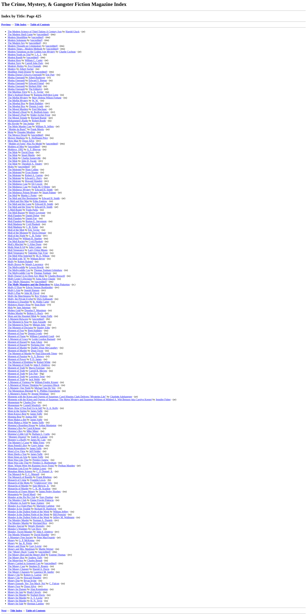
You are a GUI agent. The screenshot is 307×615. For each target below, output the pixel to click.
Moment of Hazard (17, 342)
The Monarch (14, 474)
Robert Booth (39, 120)
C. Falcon (54, 583)
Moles (11, 166)
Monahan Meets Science (20, 471)
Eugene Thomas (57, 554)
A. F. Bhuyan (34, 149)
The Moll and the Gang (19, 204)
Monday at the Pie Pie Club (21, 497)
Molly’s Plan (14, 293)
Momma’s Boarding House (21, 425)
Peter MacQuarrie (46, 537)
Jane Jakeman (24, 307)
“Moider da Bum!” (17, 129)
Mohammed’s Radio (18, 120)
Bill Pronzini (59, 514)
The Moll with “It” (17, 258)
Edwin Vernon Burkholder (39, 287)
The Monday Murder (18, 520)
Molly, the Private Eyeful (20, 299)
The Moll (12, 195)
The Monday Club (17, 500)
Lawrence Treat (37, 376)
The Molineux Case (18, 184)
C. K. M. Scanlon (41, 488)
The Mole (13, 152)
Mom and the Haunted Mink (22, 316)
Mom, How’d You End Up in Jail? (25, 408)
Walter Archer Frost (40, 115)
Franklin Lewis (38, 480)
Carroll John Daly (34, 63)
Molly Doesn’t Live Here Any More (26, 276)
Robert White (43, 362)
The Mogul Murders (18, 109)
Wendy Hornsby (36, 526)
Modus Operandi (16, 77)
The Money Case (16, 566)
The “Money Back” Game (21, 551)
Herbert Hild (35, 86)
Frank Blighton (44, 477)
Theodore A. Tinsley (31, 163)
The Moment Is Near (18, 322)
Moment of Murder (17, 347)
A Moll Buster (15, 209)
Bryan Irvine (30, 580)
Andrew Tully (35, 557)
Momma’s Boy (15, 428)
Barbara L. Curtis (41, 434)
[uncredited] (43, 34)
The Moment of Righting (20, 362)
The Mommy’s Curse (18, 442)
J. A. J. (38, 54)
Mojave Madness (16, 138)
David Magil (29, 494)
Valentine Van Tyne (38, 253)
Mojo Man (13, 140)
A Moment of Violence (19, 382)
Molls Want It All (16, 247)
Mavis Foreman (37, 368)
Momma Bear (15, 416)
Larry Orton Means (37, 250)
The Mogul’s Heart (17, 112)
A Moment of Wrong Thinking (23, 385)
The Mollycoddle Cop (19, 270)
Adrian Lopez (39, 468)
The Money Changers (19, 572)
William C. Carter (34, 60)
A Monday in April (17, 503)
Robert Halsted (25, 261)
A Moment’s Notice (18, 393)
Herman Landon (35, 603)
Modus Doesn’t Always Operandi (25, 74)
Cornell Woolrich (32, 405)
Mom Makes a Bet (17, 419)
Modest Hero (14, 60)
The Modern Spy (16, 43)
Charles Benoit (34, 560)
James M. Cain (38, 439)
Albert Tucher (27, 69)
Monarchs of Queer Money (21, 491)
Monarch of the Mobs (19, 482)
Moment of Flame (17, 336)
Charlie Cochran (67, 51)
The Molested (15, 169)
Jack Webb (34, 379)
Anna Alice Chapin (45, 278)
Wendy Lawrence (34, 264)
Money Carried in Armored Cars (24, 563)
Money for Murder (17, 595)
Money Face (14, 586)
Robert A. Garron (34, 175)
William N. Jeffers (44, 126)
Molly (11, 261)
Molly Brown (14, 264)
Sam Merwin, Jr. (40, 485)
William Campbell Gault (42, 336)
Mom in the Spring (17, 411)
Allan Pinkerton (62, 284)
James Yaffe (46, 316)
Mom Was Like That (18, 459)
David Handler (41, 534)
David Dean (27, 152)
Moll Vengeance (16, 250)
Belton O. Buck (35, 313)
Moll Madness (15, 224)
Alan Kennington (39, 589)
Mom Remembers (17, 448)
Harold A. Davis (41, 569)
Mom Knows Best (17, 414)
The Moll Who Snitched (20, 255)
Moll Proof (13, 238)
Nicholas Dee (37, 345)
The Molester (14, 175)
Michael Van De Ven (44, 388)
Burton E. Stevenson (36, 221)
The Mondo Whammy (19, 534)
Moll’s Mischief (16, 244)
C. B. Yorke (32, 227)
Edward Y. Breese (38, 80)
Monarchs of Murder (18, 485)
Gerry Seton (37, 445)
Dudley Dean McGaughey (44, 347)
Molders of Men (16, 146)
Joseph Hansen (31, 290)
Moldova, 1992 (15, 149)
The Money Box (16, 557)
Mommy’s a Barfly (17, 439)
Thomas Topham (42, 273)
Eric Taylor (33, 230)
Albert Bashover (36, 77)
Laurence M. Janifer (44, 572)
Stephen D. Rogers (38, 566)
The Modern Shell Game (20, 34)
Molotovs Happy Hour (19, 304)
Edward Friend (36, 83)
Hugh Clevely (34, 592)
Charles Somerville (31, 158)
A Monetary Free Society (20, 537)
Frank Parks (32, 209)
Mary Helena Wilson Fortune (46, 97)
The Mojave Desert (17, 135)
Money (11, 540)
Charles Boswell (56, 276)
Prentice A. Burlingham (44, 462)
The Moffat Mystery (18, 97)
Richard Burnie (39, 117)
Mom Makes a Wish (18, 422)
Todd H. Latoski (39, 436)
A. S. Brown (37, 356)
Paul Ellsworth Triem (46, 353)
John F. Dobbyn (41, 365)
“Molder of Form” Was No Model (25, 143)
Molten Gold (14, 310)
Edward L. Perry (33, 178)
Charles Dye (29, 402)
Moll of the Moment (18, 232)
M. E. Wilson (42, 255)
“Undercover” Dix (42, 482)
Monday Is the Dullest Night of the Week (28, 511)
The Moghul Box (16, 103)
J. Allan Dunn (34, 244)
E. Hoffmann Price (38, 138)
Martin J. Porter (29, 195)
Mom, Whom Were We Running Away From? (31, 465)
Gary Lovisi (35, 546)
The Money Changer (18, 569)
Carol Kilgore (33, 428)
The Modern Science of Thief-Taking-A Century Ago (35, 31)
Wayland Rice (40, 523)
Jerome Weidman (40, 393)
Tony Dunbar (46, 497)
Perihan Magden (66, 465)
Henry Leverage (37, 212)
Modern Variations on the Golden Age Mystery (31, 51)
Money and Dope (16, 546)
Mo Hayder (13, 123)
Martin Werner (46, 549)
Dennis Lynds (36, 106)
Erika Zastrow (40, 201)
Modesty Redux (16, 66)
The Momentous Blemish (20, 391)
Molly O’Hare (15, 287)
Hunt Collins (31, 169)
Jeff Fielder (35, 451)
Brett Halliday (36, 103)
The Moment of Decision (20, 327)
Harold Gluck (72, 31)
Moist (10, 132)
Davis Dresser (39, 232)
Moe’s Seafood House (19, 94)
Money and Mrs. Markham (21, 549)
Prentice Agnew (40, 459)
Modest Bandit (15, 57)
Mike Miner (33, 431)
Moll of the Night (16, 235)
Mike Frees (38, 442)
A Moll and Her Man (18, 201)
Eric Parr (50, 74)
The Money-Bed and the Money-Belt (26, 554)
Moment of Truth (16, 368)
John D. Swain (28, 161)
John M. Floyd (31, 293)
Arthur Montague (47, 425)
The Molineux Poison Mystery (23, 192)
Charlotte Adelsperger (121, 396)
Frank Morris (37, 129)
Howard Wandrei (33, 181)
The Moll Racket (16, 241)
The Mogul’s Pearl (17, 115)
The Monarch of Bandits (20, 477)
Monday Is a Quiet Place (20, 505)
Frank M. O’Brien (40, 186)
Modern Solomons (17, 40)
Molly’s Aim (14, 290)
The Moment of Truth (19, 365)
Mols (10, 307)
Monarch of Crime (17, 480)
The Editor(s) (35, 89)
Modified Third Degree (19, 71)
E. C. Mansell (32, 474)
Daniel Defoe (32, 215)
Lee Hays (36, 528)
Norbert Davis (37, 595)
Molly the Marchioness (19, 296)
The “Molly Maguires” (19, 281)
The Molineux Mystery (19, 189)
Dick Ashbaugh (45, 299)
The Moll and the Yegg (19, 207)
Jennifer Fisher (163, 399)
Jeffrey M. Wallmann (63, 517)
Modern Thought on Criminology (25, 46)
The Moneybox (15, 560)
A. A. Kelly (52, 408)
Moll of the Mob (16, 230)
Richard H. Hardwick (45, 508)
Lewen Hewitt (36, 267)
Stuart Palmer (49, 192)
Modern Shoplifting (18, 37)
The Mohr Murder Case (20, 126)
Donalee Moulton (26, 132)
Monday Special (16, 526)
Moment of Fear (16, 330)
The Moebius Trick (17, 92)
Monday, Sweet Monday (20, 531)
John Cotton (35, 247)
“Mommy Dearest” (17, 436)
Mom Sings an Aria (17, 457)
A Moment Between (18, 319)
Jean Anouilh (39, 322)
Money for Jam (15, 592)
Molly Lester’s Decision (20, 278)
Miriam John (39, 324)
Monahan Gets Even (18, 468)
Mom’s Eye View (16, 451)
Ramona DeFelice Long (46, 94)
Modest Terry (14, 63)
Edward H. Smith (44, 189)
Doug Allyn (28, 140)
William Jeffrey (60, 511)
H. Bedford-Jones (40, 112)
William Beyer (37, 258)
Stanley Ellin (43, 327)
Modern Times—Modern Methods (25, 48)
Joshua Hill (31, 416)
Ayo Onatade (34, 66)
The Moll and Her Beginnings (23, 198)
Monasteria (13, 494)
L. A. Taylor (37, 92)
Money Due (14, 580)
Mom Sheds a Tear (17, 454)
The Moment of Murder (20, 353)
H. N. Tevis (36, 600)
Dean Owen (37, 350)
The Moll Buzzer (16, 212)
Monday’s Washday (18, 528)
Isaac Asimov (37, 503)
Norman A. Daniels (42, 520)
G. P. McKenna (26, 540)
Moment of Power (17, 359)
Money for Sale (15, 603)
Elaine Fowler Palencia (42, 500)
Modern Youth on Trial (19, 54)
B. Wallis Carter (41, 301)
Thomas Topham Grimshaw (48, 270)
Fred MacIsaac (39, 109)
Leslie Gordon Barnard (43, 339)
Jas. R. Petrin (25, 543)
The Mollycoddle (16, 267)
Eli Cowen (36, 184)
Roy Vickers (41, 296)
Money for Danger (17, 589)
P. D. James (36, 359)
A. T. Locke (36, 597)
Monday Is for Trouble (19, 508)
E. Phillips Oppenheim (48, 391)
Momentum (13, 402)
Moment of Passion (17, 356)
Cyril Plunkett (33, 224)
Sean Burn (40, 304)
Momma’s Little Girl (18, 434)
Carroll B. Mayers (38, 370)
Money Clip (14, 574)
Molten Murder (15, 313)
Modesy (12, 69)
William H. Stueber (32, 238)
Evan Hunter (31, 172)
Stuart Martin (28, 155)
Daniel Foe (31, 218)
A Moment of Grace (18, 339)
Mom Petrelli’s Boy (17, 445)
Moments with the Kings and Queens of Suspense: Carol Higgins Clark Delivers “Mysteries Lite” (57, 396)
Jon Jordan (28, 123)
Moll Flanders (15, 215)
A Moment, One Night (19, 388)
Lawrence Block (51, 385)
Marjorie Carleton (45, 505)
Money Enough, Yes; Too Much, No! (26, 583)
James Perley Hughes (50, 491)
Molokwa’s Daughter (18, 301)
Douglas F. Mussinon (35, 310)
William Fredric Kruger (46, 382)
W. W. (35, 100)
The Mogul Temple (17, 117)
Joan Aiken (36, 342)
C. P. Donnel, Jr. (44, 471)
